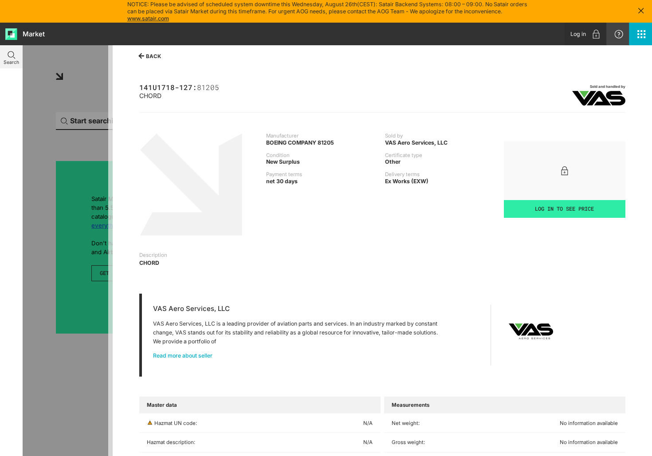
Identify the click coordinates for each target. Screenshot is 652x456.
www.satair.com (148, 18)
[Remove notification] (641, 11)
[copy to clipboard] (222, 86)
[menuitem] (585, 34)
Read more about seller (182, 355)
